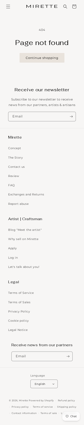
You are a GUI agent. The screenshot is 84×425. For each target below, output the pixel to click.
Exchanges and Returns (26, 194)
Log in (13, 257)
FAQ (11, 185)
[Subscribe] (71, 116)
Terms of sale (49, 413)
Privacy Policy (19, 311)
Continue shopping (42, 58)
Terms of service (43, 406)
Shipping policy (66, 406)
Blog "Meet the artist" (25, 230)
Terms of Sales (19, 302)
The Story (15, 157)
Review (13, 176)
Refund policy (66, 400)
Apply (12, 248)
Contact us (16, 167)
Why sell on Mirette (23, 239)
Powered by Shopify (41, 400)
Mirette (23, 400)
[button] (8, 6)
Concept (14, 148)
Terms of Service (21, 293)
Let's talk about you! (24, 267)
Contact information (24, 413)
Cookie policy (18, 320)
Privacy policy (20, 406)
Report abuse (18, 204)
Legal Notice (18, 330)
